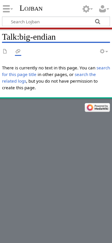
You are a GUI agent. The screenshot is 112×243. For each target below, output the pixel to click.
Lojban (31, 7)
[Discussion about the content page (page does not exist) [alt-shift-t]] (18, 51)
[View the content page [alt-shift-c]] (5, 51)
